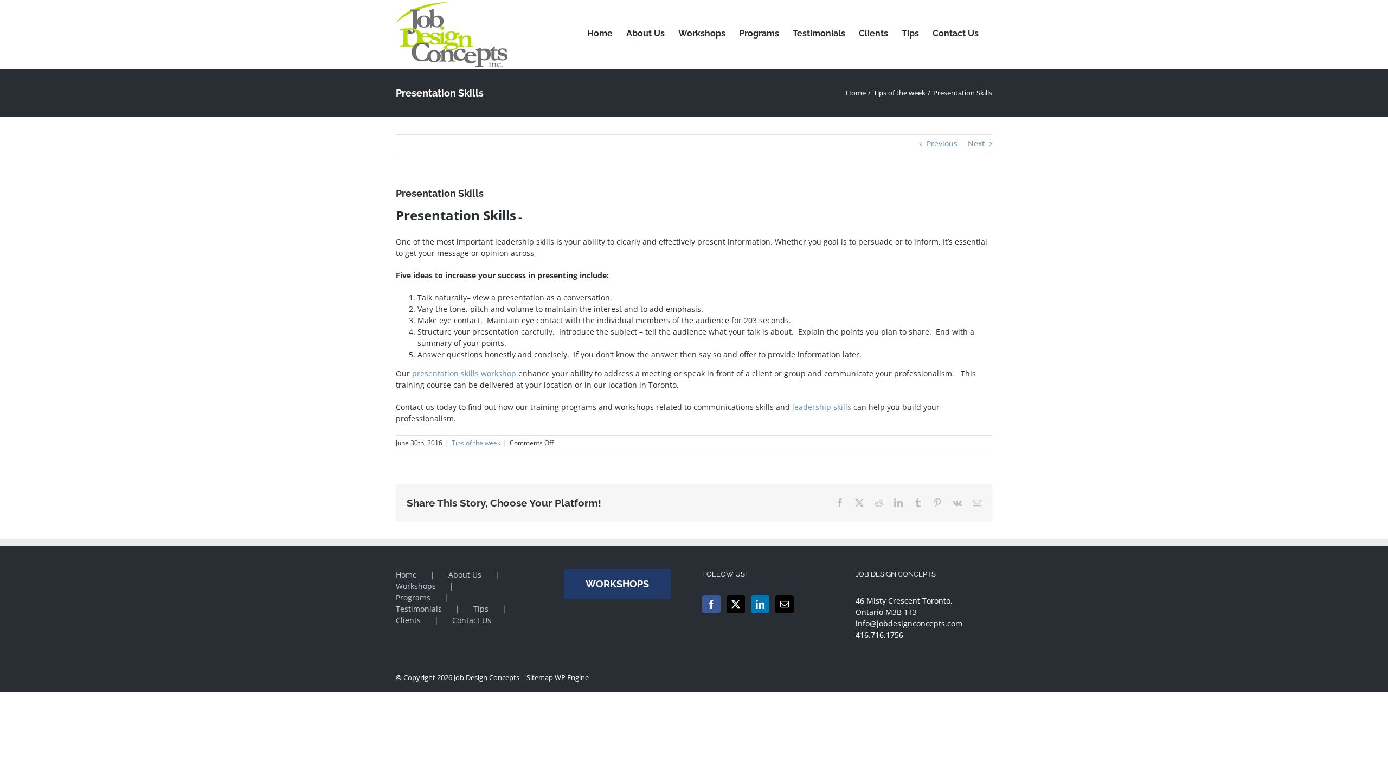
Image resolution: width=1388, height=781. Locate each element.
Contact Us (471, 620)
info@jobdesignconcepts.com (909, 623)
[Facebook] (711, 604)
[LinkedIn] (760, 604)
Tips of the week (476, 442)
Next (976, 143)
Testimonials (419, 609)
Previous (942, 143)
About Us (464, 574)
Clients (408, 620)
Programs (413, 597)
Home (406, 574)
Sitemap (539, 677)
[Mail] (784, 604)
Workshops (416, 586)
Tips (481, 609)
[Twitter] (736, 604)
